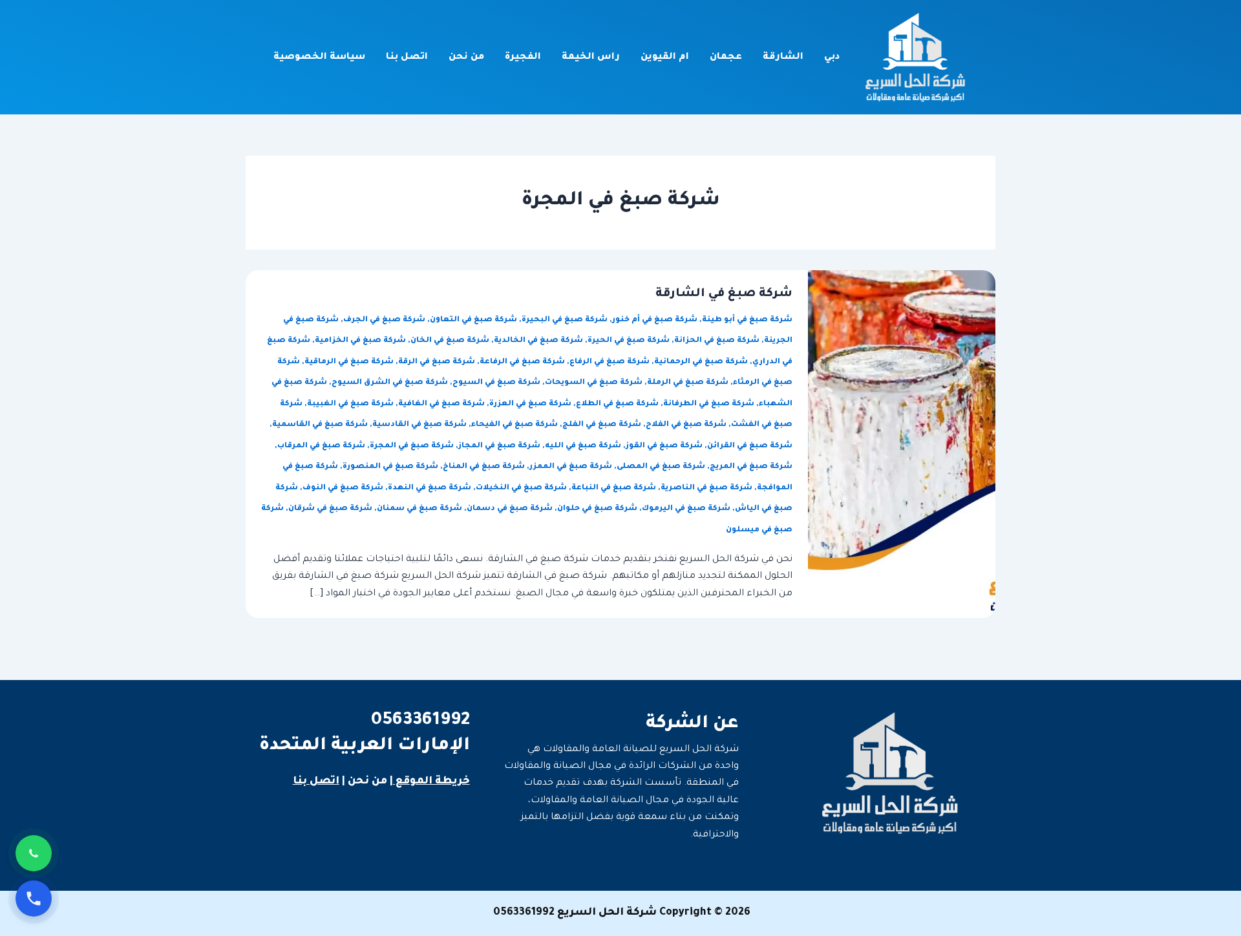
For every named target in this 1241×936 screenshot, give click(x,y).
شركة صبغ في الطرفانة (708, 404)
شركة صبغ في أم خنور (654, 320)
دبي (832, 57)
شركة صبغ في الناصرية (706, 488)
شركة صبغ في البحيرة (565, 320)
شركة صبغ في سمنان (419, 509)
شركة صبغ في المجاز (499, 446)
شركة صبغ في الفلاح (686, 425)
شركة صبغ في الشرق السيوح (390, 383)
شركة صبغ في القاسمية (320, 425)
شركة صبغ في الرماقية (349, 362)
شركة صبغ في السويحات (593, 383)
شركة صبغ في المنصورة (390, 467)
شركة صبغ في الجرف (384, 320)
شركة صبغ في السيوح (496, 383)
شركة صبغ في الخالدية (538, 341)
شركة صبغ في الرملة (687, 383)
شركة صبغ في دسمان (510, 509)
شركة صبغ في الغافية (441, 404)
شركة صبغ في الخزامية (360, 341)
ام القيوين (665, 57)
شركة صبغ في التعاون (473, 320)
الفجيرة (523, 57)
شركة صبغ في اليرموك (686, 509)
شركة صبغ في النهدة (429, 488)
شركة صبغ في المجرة (412, 446)
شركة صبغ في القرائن (749, 446)
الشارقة (783, 57)
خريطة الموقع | (430, 781)
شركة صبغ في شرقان (330, 509)
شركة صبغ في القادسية (419, 425)
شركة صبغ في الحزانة (716, 341)
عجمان (726, 57)
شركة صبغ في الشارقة (723, 294)
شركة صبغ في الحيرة (629, 341)
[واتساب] (34, 853)
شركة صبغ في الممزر (570, 467)
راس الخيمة (591, 57)
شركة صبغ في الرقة (436, 362)
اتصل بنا (407, 57)
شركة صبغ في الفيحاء (514, 425)
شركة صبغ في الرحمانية (701, 362)
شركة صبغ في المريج (751, 467)
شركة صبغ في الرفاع (609, 362)
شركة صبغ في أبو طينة (747, 320)
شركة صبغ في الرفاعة (522, 362)
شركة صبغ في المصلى (661, 467)
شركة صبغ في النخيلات (521, 488)
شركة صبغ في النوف (342, 488)
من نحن (466, 57)
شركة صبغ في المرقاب (321, 446)
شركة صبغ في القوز (664, 446)
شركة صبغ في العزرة (530, 404)
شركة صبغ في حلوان (597, 509)
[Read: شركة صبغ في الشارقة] (901, 445)
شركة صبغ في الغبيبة (350, 404)
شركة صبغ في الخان (449, 341)
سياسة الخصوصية (319, 57)
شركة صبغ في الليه (583, 446)
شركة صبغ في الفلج (601, 425)
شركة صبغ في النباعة (613, 488)
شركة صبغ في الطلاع (617, 404)
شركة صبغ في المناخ (484, 467)
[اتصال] (34, 898)
